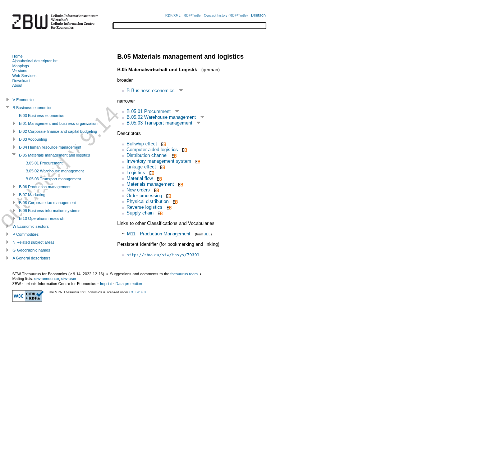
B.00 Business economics (41, 115)
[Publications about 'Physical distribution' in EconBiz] (174, 201)
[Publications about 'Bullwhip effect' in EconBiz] (163, 143)
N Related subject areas (34, 242)
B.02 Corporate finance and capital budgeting (58, 131)
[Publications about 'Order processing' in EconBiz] (168, 195)
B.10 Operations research (41, 218)
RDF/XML (172, 15)
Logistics (136, 172)
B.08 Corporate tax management (47, 202)
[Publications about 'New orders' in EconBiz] (156, 190)
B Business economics (151, 90)
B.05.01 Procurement (149, 111)
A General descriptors (32, 258)
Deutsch (258, 15)
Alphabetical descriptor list (35, 61)
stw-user (69, 278)
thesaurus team (184, 274)
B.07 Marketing (32, 195)
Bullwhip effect (142, 143)
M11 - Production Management (159, 233)
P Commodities (26, 234)
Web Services (24, 75)
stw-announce (46, 278)
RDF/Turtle (192, 15)
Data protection (128, 283)
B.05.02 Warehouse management (161, 117)
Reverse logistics (144, 207)
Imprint (106, 283)
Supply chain (140, 213)
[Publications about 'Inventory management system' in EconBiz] (197, 161)
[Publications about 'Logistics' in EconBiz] (151, 172)
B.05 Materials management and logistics (54, 155)
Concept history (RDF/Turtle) (226, 15)
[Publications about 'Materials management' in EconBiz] (180, 184)
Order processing (144, 195)
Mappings (20, 66)
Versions (19, 70)
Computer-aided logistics (152, 149)
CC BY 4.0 (137, 292)
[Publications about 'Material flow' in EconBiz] (159, 178)
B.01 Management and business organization (58, 123)
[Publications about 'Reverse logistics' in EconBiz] (168, 207)
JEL (207, 234)
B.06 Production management (44, 187)
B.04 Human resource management (50, 147)
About (17, 85)
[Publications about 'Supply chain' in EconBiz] (159, 213)
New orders (138, 190)
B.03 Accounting (33, 139)
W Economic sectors (31, 226)
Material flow (140, 178)
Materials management (150, 184)
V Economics (24, 100)
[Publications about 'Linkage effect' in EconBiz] (162, 167)
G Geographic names (31, 250)
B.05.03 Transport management (159, 123)
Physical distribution (148, 201)
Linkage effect (141, 167)
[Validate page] (28, 300)
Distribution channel (147, 155)
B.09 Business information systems (50, 210)
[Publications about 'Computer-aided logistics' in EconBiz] (184, 149)
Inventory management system (159, 161)
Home (17, 56)
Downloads (22, 80)
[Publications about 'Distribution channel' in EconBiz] (173, 155)
